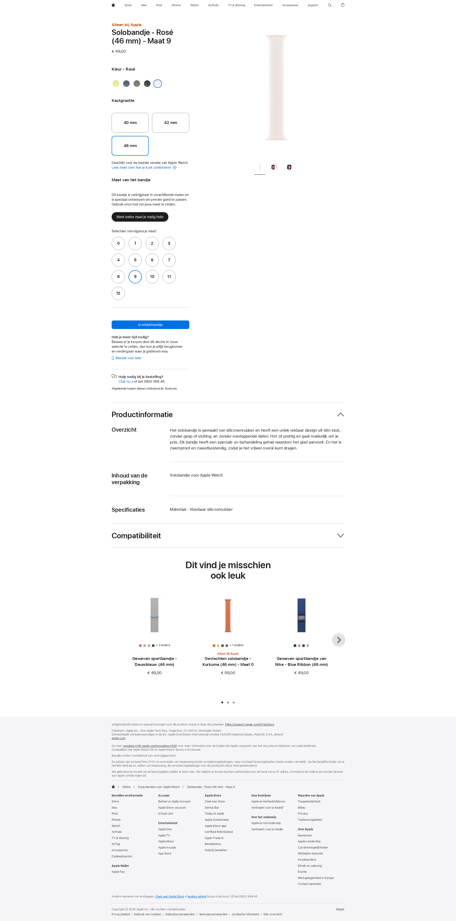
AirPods (117, 832)
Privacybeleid (121, 914)
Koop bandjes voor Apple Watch (159, 787)
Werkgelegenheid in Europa (316, 878)
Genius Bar (212, 807)
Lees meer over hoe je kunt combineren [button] (142, 167)
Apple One (165, 829)
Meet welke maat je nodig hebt (140, 217)
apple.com (118, 738)
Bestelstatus (213, 844)
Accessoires (120, 850)
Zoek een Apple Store (170, 896)
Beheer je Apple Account (174, 801)
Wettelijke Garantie (310, 853)
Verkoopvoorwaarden (213, 914)
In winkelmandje (150, 325)
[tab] (259, 168)
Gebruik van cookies (147, 914)
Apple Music (166, 841)
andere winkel (197, 896)
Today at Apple (214, 813)
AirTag (116, 844)
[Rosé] (157, 83)
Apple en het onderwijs (266, 823)
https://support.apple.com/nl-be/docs (249, 724)
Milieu (301, 807)
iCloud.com (165, 813)
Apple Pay (118, 871)
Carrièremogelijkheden (313, 847)
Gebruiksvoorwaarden (180, 914)
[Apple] (113, 786)
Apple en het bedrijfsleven (268, 801)
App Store (164, 853)
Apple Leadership (309, 841)
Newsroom (305, 835)
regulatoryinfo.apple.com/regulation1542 (150, 746)
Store (115, 801)
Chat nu (126, 381)
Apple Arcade (167, 847)
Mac (114, 807)
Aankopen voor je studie (267, 829)
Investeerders (307, 859)
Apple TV (164, 835)
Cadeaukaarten (122, 856)
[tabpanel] (276, 90)
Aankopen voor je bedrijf (267, 807)
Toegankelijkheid (309, 801)
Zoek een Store (215, 801)
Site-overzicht (272, 914)
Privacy (303, 813)
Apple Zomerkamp (217, 819)
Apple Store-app (215, 826)
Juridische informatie (245, 914)
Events (302, 871)
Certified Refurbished (219, 832)
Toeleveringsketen (310, 819)
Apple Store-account (172, 807)
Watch (126, 787)
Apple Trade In (214, 838)
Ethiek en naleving (310, 866)
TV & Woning (120, 838)
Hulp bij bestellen (216, 850)
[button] (329, 5)
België (340, 909)
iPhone (116, 819)
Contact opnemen (309, 884)
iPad (115, 813)
